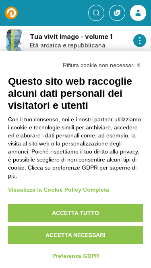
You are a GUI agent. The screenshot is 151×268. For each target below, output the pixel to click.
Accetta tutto (75, 213)
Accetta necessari (75, 235)
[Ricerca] (96, 13)
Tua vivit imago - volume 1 (71, 37)
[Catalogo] (117, 13)
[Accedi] (138, 13)
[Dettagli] (139, 40)
